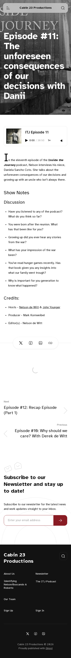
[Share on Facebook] (31, 343)
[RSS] (43, 633)
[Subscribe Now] (60, 520)
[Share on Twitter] (21, 343)
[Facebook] (35, 633)
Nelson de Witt (29, 307)
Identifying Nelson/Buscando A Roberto (15, 584)
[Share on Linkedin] (40, 343)
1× (49, 140)
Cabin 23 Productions (19, 558)
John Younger (51, 307)
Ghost (49, 648)
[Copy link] (50, 343)
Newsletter (42, 573)
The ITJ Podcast (46, 581)
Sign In (40, 610)
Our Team (10, 599)
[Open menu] (8, 8)
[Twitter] (27, 633)
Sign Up (8, 610)
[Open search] (62, 8)
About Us (9, 573)
